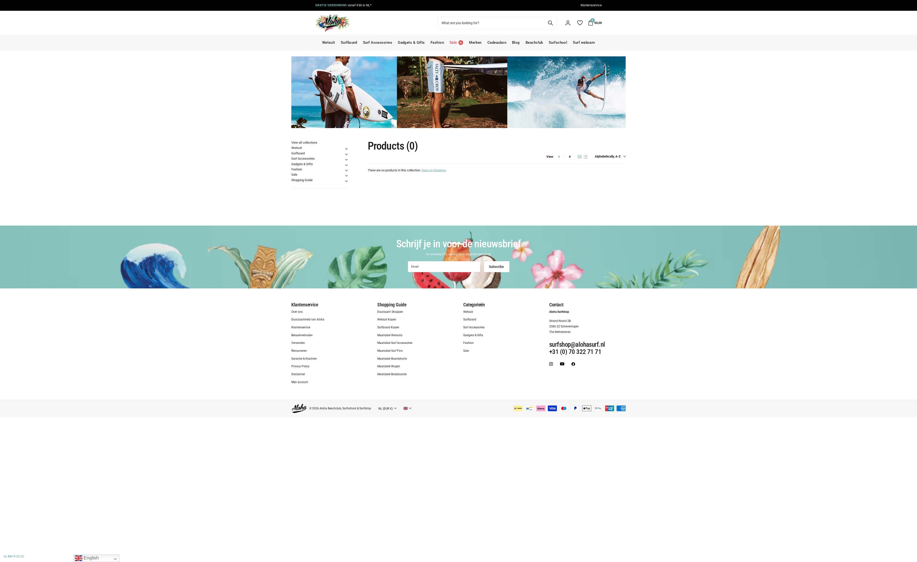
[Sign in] (568, 23)
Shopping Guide (302, 180)
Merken (475, 42)
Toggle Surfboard (346, 154)
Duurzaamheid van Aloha (307, 319)
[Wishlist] (579, 22)
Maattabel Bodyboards (392, 374)
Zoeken (550, 23)
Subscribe (497, 267)
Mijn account (299, 382)
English (90, 557)
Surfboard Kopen (388, 327)
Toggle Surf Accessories (346, 159)
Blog (516, 42)
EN (9, 556)
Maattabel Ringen (388, 366)
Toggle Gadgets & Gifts (346, 165)
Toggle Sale (346, 175)
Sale (294, 174)
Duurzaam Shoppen (390, 311)
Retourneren (299, 351)
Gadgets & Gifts (411, 42)
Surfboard (349, 42)
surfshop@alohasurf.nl (577, 345)
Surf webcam (584, 42)
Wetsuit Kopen (386, 319)
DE (18, 556)
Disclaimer (298, 374)
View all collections (304, 142)
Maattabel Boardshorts (392, 358)
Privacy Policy (300, 366)
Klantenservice (304, 305)
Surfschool (558, 42)
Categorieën (474, 305)
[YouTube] (562, 364)
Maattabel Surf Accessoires (394, 343)
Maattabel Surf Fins (390, 351)
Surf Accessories (303, 158)
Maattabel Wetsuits (389, 335)
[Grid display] (579, 157)
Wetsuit (328, 42)
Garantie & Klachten (304, 358)
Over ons (297, 311)
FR (14, 556)
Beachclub (534, 42)
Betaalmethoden (302, 335)
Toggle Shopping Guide (346, 181)
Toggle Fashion (346, 170)
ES (22, 556)
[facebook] (573, 364)
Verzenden (298, 343)
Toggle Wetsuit (346, 149)
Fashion (437, 42)
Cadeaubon (496, 42)
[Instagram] (551, 364)
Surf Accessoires (377, 42)
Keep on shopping (433, 170)
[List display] (585, 157)
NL (5, 556)
